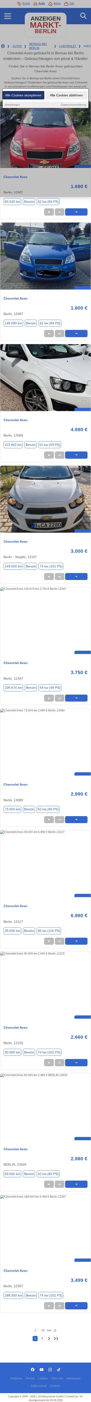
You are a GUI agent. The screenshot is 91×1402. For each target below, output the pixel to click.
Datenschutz (39, 1386)
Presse (30, 1378)
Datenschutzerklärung (73, 104)
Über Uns (57, 1378)
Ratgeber (16, 1378)
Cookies (55, 1386)
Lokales (43, 1378)
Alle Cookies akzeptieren (23, 95)
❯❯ (56, 1338)
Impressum (73, 1378)
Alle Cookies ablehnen (66, 95)
